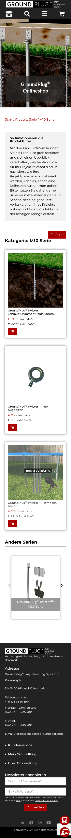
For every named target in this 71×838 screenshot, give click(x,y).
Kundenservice (20, 745)
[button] (27, 14)
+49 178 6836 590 (17, 701)
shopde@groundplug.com (45, 733)
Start (9, 119)
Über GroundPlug (22, 763)
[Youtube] (48, 823)
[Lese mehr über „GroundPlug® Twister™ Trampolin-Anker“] (59, 456)
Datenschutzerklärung (46, 800)
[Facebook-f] (31, 823)
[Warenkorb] (62, 14)
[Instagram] (40, 823)
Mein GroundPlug (22, 754)
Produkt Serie (26, 119)
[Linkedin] (22, 823)
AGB (18, 800)
